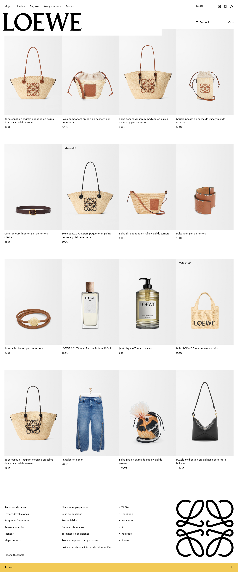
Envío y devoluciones (16, 514)
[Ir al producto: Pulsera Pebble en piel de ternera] (33, 302)
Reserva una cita (14, 527)
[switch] (231, 23)
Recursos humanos (73, 527)
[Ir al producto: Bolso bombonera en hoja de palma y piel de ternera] (90, 72)
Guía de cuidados (72, 514)
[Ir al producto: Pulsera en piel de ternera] (205, 187)
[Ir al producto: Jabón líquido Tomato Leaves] (147, 302)
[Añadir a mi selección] (57, 119)
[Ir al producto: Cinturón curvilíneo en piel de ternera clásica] (33, 187)
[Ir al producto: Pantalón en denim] (90, 413)
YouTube (126, 534)
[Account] (219, 6)
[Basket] (231, 6)
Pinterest (126, 540)
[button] (202, 23)
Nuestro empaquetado (75, 507)
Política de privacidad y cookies (80, 540)
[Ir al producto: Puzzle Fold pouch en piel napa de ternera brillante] (205, 413)
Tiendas (9, 534)
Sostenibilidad (70, 520)
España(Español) (14, 555)
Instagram (127, 520)
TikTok (125, 507)
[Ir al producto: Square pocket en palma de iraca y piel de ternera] (205, 72)
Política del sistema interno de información (86, 547)
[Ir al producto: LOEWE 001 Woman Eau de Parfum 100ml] (90, 302)
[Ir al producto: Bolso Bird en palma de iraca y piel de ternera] (147, 413)
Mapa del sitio (12, 540)
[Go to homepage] (42, 22)
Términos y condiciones (75, 534)
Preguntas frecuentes (16, 520)
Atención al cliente (15, 507)
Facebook (127, 514)
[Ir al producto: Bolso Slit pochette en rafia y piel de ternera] (147, 187)
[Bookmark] (225, 6)
